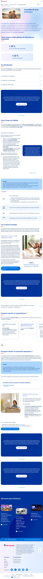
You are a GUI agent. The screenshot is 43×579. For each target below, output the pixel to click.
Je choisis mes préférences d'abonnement (10, 428)
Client (5, 559)
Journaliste (6, 565)
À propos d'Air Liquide (19, 574)
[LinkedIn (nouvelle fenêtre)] (19, 570)
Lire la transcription (21, 115)
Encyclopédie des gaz (16, 561)
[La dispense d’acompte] (21, 85)
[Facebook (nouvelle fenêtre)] (12, 570)
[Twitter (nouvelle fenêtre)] (15, 570)
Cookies (31, 574)
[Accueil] (4, 1)
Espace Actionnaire (21, 424)
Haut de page (40, 551)
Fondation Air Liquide (16, 559)
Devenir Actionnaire (16, 562)
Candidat (5, 561)
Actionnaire (6, 562)
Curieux (5, 567)
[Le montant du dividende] (21, 76)
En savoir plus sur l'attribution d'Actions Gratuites (9, 268)
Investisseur (6, 564)
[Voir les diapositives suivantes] (5, 345)
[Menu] (41, 1)
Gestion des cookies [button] (16, 577)
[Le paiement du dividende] (21, 80)
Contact (12, 574)
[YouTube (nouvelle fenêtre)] (27, 570)
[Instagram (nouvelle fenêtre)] (23, 570)
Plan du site (26, 574)
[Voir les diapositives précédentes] (2, 345)
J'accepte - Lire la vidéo (21, 104)
